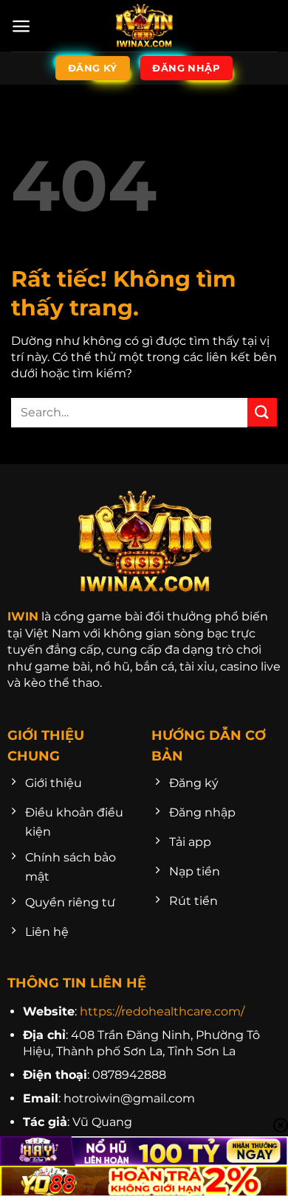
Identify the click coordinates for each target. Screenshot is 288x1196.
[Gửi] (262, 412)
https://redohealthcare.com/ (162, 1011)
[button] (21, 26)
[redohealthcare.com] (144, 26)
